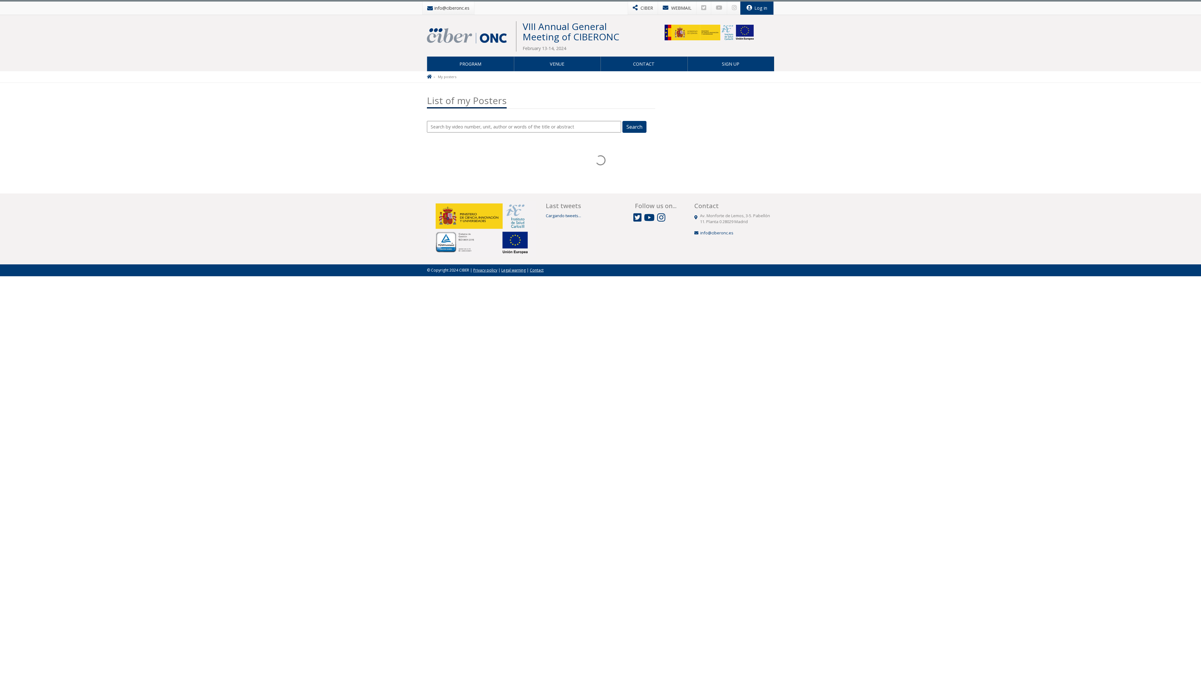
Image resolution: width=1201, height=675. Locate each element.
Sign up (730, 64)
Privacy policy (485, 270)
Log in (760, 8)
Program (470, 64)
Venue (557, 64)
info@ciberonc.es (716, 233)
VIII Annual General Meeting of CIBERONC (571, 31)
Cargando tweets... (563, 215)
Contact (644, 64)
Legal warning (513, 270)
